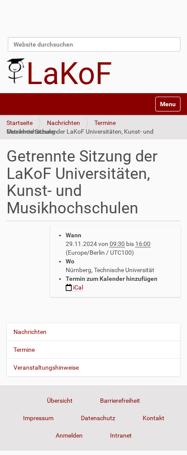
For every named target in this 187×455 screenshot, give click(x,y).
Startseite (20, 122)
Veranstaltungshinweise (46, 367)
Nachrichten (63, 122)
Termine (105, 122)
